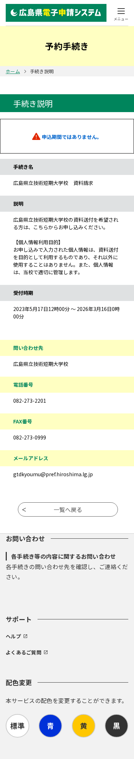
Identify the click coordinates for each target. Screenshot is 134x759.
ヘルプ (13, 636)
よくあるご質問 (23, 652)
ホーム (13, 71)
